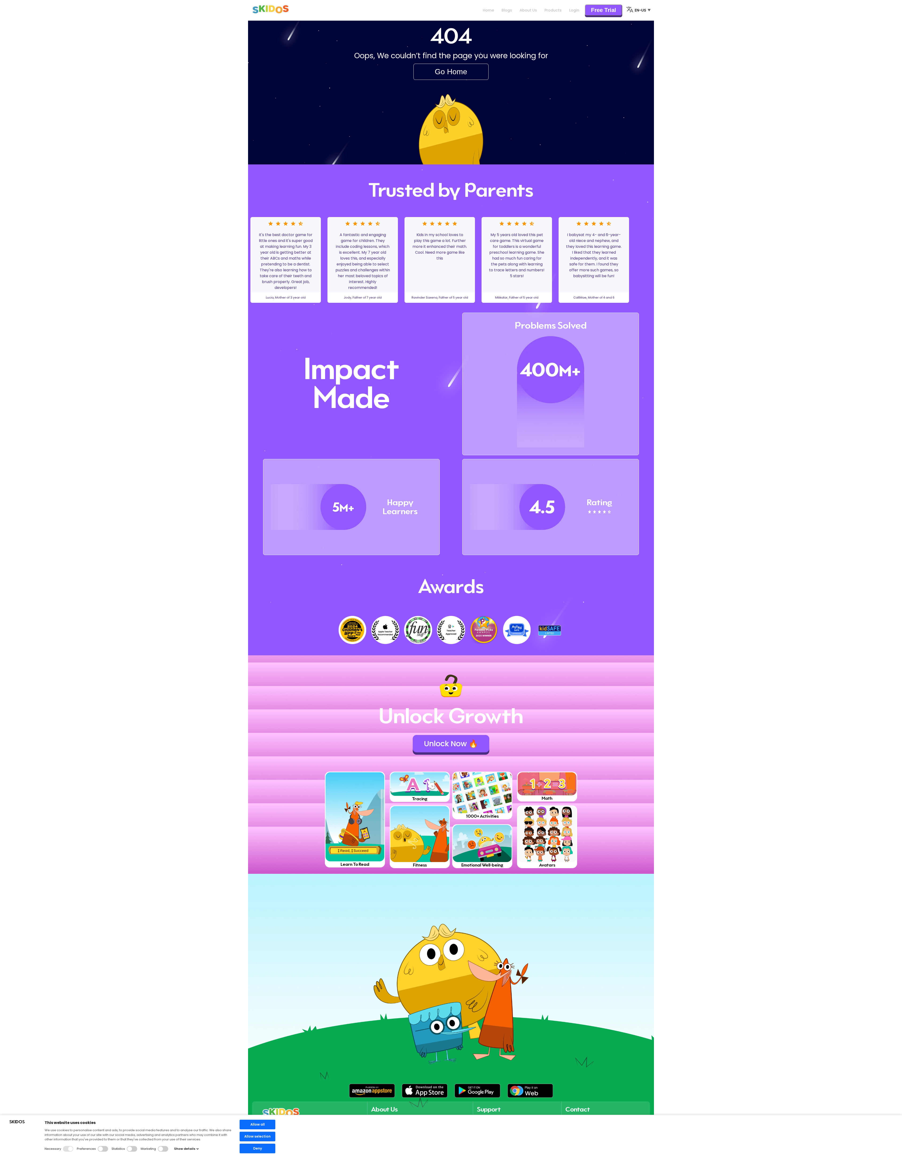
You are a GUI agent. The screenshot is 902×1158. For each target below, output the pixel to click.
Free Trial (603, 10)
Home (488, 10)
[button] (372, 1091)
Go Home (451, 71)
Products (553, 10)
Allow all (257, 1124)
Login (574, 10)
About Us (528, 10)
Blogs (507, 10)
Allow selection (257, 1136)
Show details (184, 1148)
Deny (257, 1148)
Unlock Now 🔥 (451, 743)
